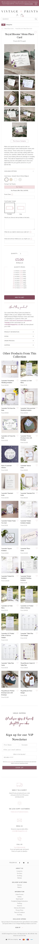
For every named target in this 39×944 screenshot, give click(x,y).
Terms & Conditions (19, 912)
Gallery (19, 897)
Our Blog (19, 876)
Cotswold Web (22, 935)
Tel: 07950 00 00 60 (19, 847)
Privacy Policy (19, 910)
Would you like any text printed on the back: (17, 217)
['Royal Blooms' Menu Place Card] (11, 82)
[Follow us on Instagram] (28, 862)
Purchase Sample (19, 141)
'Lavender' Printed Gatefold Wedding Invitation (26, 578)
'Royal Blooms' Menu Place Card (23, 28)
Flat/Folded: (7, 201)
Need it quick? (19, 899)
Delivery (19, 885)
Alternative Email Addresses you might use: (17, 238)
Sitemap (19, 878)
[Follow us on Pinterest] (23, 862)
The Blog (19, 903)
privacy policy (10, 761)
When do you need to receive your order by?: (16, 232)
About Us (19, 906)
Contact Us (19, 871)
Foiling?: (6, 184)
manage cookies (28, 3)
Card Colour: (8, 176)
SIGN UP (19, 767)
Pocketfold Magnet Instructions (19, 901)
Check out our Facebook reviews (19, 812)
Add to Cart (19, 297)
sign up (18, 927)
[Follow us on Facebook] (19, 862)
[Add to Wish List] (35, 32)
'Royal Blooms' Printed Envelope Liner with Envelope (7, 693)
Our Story (19, 873)
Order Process (19, 894)
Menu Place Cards (9, 28)
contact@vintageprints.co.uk (19, 831)
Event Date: (7, 194)
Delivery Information (19, 908)
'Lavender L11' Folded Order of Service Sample (7, 635)
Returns (19, 887)
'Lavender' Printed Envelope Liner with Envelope (26, 438)
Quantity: (14, 253)
